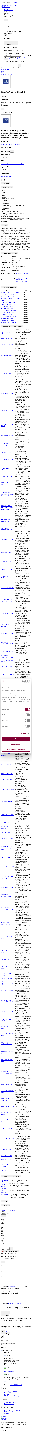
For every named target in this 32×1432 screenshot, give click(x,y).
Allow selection (16, 744)
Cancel (7, 41)
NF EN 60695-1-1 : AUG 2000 (10, 293)
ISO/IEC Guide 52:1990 (3, 1190)
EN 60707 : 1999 (6, 552)
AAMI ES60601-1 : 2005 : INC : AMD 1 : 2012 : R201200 (7, 494)
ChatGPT (5, 1210)
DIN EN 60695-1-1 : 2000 (8, 316)
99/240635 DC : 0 (6, 764)
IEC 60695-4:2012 (4, 1185)
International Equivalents (9, 287)
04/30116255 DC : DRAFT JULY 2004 (7, 1000)
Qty (2, 1259)
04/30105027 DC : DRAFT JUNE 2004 (7, 895)
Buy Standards (8, 10)
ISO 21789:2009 (5, 833)
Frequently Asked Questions (12, 1410)
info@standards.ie (9, 1371)
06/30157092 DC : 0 (7, 435)
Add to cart (6, 183)
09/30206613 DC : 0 (7, 633)
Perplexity (12, 1210)
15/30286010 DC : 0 (7, 539)
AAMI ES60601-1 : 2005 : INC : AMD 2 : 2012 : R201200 (7, 507)
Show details (22, 733)
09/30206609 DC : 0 (7, 887)
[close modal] (5, 35)
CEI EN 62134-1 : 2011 (7, 1138)
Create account (9, 1331)
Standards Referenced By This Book (12, 326)
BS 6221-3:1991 (5, 857)
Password (17, 55)
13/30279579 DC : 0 (7, 344)
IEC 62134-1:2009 (6, 959)
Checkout (6, 1315)
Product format (5, 1249)
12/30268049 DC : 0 (7, 355)
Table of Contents (7, 187)
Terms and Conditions (10, 1391)
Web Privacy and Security (11, 1396)
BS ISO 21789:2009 (7, 774)
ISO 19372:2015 (5, 822)
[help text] (2, 109)
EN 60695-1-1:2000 (6, 314)
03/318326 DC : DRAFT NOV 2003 (7, 529)
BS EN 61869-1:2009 (7, 339)
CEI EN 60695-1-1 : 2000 (8, 310)
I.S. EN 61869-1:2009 (7, 779)
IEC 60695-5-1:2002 (7, 838)
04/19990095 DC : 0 (7, 393)
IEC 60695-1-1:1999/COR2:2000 (10, 144)
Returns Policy (8, 1394)
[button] (3, 1215)
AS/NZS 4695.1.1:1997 (7, 320)
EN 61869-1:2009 (6, 1159)
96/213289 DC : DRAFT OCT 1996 (6, 1043)
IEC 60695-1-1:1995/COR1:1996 (21, 280)
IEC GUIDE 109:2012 (4, 1181)
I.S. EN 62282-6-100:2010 (6, 468)
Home (2, 71)
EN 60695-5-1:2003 (6, 569)
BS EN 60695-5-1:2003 (7, 1107)
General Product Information (10, 253)
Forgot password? (21, 57)
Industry (5, 1201)
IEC (2, 72)
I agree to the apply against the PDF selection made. (14, 1287)
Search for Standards (10, 1402)
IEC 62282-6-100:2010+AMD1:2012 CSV (7, 983)
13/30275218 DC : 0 (7, 410)
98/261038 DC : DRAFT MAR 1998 (7, 656)
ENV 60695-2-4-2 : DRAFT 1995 (6, 444)
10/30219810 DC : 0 (7, 374)
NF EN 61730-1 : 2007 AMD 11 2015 (7, 1099)
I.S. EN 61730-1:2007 (7, 1128)
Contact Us (7, 1413)
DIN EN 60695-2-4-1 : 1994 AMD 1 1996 (7, 600)
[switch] (27, 715)
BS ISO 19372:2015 (7, 979)
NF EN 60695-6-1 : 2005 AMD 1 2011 (6, 923)
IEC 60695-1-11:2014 (7, 176)
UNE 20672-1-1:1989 (7, 318)
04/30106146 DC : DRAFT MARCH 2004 (6, 848)
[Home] (5, 7)
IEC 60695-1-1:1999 (6, 74)
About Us (14, 5)
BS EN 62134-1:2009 (7, 1012)
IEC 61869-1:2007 (6, 1156)
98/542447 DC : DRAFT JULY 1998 (7, 908)
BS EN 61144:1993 (6, 666)
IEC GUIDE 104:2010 (4, 1195)
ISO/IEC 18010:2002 (7, 476)
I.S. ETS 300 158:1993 (7, 789)
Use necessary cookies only (16, 749)
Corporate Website (6, 5)
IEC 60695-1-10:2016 (7, 990)
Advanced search (5, 69)
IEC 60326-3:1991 (6, 453)
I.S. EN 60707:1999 (6, 1149)
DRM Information (9, 1412)
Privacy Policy (8, 1393)
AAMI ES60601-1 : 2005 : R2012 (6, 520)
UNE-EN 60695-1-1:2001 (8, 322)
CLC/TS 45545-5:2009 (7, 588)
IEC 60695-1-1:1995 (21, 278)
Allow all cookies (16, 739)
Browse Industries (9, 1404)
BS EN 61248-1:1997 (7, 1084)
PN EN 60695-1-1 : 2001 (8, 304)
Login (6, 59)
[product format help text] (11, 1248)
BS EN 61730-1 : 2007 (7, 459)
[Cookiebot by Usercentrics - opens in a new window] (22, 681)
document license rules (14, 1303)
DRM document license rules (16, 1286)
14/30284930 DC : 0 (7, 613)
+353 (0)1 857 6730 (17, 2)
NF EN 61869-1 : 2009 (7, 651)
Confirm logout (13, 41)
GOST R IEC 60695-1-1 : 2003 (10, 295)
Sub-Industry (6, 1205)
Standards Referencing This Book (12, 1176)
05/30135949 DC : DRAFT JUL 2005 (6, 1072)
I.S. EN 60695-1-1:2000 (8, 302)
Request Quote (5, 1333)
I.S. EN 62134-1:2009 (7, 674)
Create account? (13, 59)
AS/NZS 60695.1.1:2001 (8, 306)
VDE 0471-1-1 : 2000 (7, 308)
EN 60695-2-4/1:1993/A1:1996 (6, 577)
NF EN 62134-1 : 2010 (7, 815)
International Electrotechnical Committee (12, 164)
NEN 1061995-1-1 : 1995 (8, 296)
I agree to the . (11, 1303)
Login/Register (10, 44)
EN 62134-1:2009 (6, 562)
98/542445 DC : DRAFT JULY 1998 (7, 642)
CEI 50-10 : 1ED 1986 (7, 312)
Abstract (5, 225)
